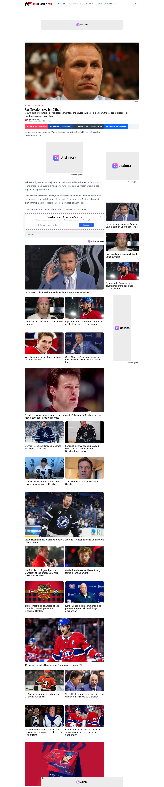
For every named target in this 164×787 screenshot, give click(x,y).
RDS (33, 235)
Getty (137, 101)
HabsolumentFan (34, 119)
